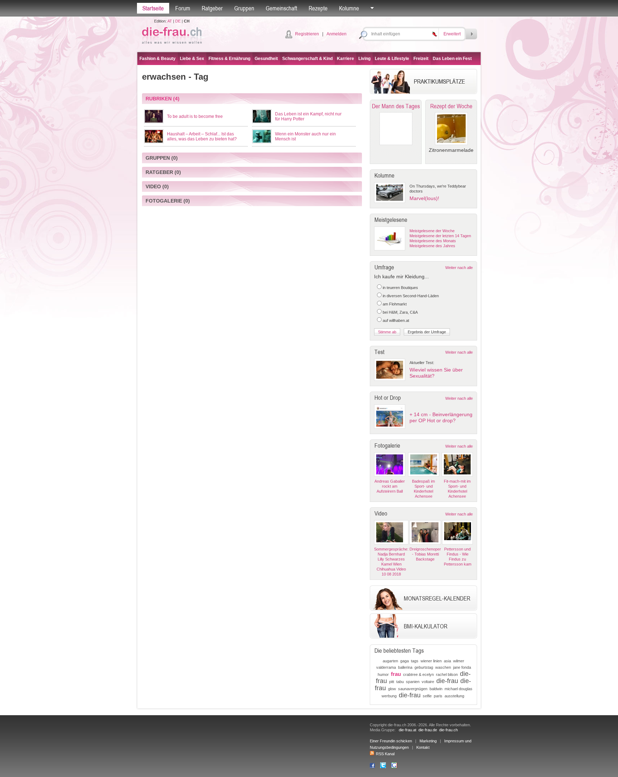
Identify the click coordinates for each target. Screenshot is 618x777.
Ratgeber (212, 8)
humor (383, 674)
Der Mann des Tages (396, 106)
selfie (427, 696)
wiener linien (431, 661)
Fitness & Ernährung (229, 58)
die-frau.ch (448, 730)
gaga (404, 661)
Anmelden (337, 33)
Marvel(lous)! (424, 198)
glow (392, 689)
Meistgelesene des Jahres (432, 246)
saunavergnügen (412, 689)
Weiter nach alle (459, 267)
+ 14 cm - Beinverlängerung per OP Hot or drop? (440, 417)
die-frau (447, 680)
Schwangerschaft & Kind (307, 58)
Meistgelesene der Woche (432, 231)
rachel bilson (447, 674)
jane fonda (462, 667)
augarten (390, 661)
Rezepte (318, 8)
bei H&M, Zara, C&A (400, 312)
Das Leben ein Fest (452, 58)
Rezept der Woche (451, 106)
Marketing (428, 741)
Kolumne (349, 8)
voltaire (428, 681)
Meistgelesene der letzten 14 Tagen (440, 236)
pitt (391, 681)
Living (364, 58)
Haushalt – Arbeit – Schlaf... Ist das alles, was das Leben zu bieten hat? (202, 136)
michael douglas (458, 689)
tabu (400, 681)
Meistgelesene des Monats (432, 241)
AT (169, 21)
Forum (182, 8)
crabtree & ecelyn (418, 674)
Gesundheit (266, 58)
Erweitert (452, 33)
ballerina (405, 667)
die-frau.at (407, 730)
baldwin (436, 689)
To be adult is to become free (195, 116)
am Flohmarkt (395, 304)
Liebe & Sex (192, 58)
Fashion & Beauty (157, 58)
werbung (389, 696)
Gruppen (244, 8)
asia (447, 661)
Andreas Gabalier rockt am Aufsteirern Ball (389, 486)
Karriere (345, 58)
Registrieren (307, 33)
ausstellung (454, 696)
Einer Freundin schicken (391, 741)
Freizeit (420, 58)
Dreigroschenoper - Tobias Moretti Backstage (425, 554)
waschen (443, 667)
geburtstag (424, 667)
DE (178, 21)
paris (438, 696)
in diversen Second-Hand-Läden (411, 296)
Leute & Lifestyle (392, 58)
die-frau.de (427, 730)
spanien (413, 681)
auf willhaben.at (396, 320)
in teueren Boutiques (400, 287)
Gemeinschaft (281, 8)
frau (396, 674)
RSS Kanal (385, 754)
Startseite (153, 8)
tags (414, 661)
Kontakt (423, 747)
